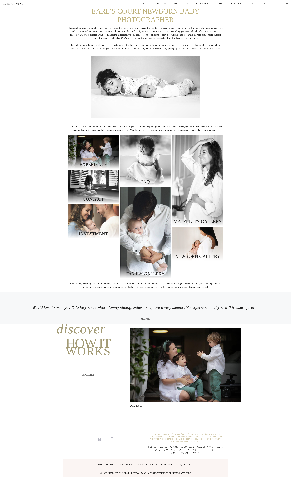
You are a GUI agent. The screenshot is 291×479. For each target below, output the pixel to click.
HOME (145, 3)
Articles (185, 473)
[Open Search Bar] (279, 3)
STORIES (219, 3)
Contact (266, 3)
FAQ (252, 3)
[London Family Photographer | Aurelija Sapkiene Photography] (12, 3)
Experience (201, 3)
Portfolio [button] (179, 3)
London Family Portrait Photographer (155, 473)
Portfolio (125, 464)
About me (161, 3)
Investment (237, 3)
